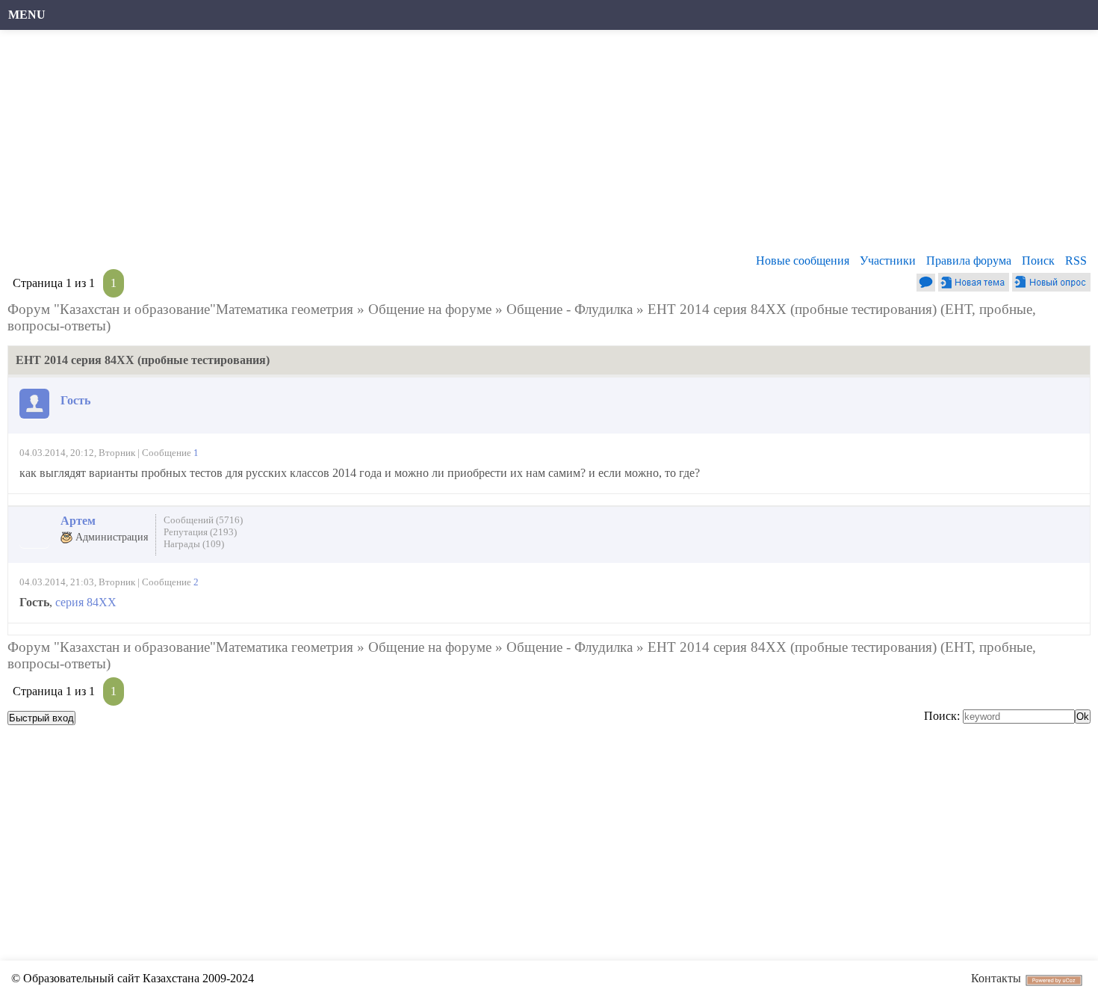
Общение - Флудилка (569, 309)
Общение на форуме (429, 309)
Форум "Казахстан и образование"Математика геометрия (180, 309)
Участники (888, 260)
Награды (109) (194, 543)
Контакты (996, 978)
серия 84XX (86, 602)
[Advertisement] (459, 145)
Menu (27, 14)
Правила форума (968, 260)
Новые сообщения (802, 260)
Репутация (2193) (200, 531)
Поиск (1038, 260)
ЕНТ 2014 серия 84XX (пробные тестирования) (792, 309)
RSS (1076, 260)
